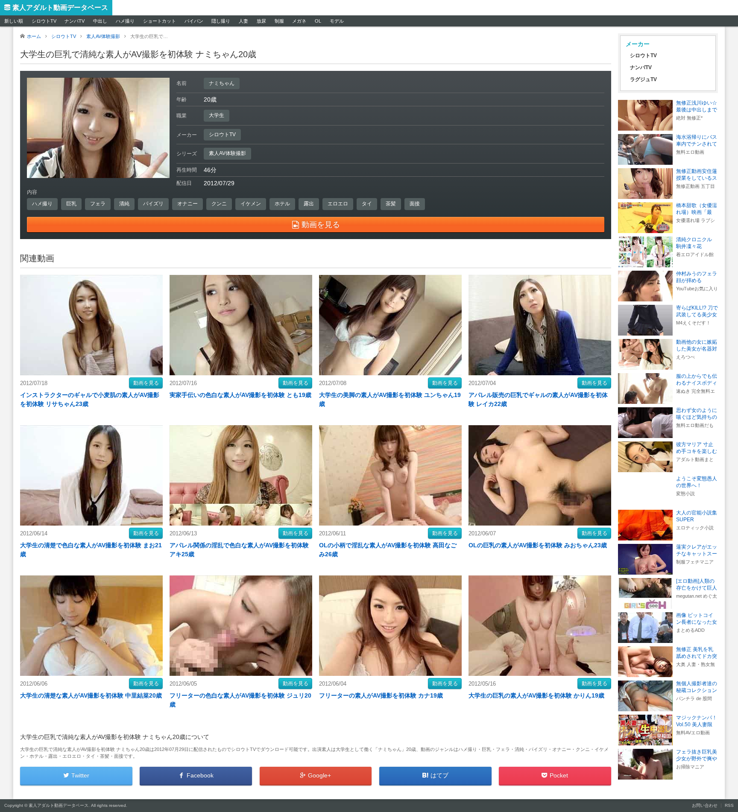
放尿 (261, 20)
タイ (367, 204)
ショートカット (159, 20)
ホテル (282, 204)
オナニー (187, 204)
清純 (124, 204)
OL (318, 20)
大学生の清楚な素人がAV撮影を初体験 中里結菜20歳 (91, 695)
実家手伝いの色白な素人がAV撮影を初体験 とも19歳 (240, 394)
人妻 (243, 20)
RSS (729, 805)
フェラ (97, 204)
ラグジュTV (643, 79)
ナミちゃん (221, 83)
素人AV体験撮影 (227, 153)
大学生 (216, 115)
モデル (337, 20)
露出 (309, 204)
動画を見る (146, 383)
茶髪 (391, 204)
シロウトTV (44, 20)
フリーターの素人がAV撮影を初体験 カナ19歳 (381, 695)
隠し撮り (220, 20)
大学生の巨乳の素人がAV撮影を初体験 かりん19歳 (536, 695)
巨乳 (71, 204)
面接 (415, 204)
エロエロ (338, 204)
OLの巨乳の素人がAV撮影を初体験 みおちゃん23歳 (538, 545)
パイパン (193, 20)
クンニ (219, 204)
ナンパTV (74, 20)
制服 (279, 20)
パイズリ (153, 204)
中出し (100, 20)
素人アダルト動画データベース (60, 7)
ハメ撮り (125, 20)
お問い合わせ (705, 805)
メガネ (299, 20)
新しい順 (13, 20)
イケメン (250, 204)
